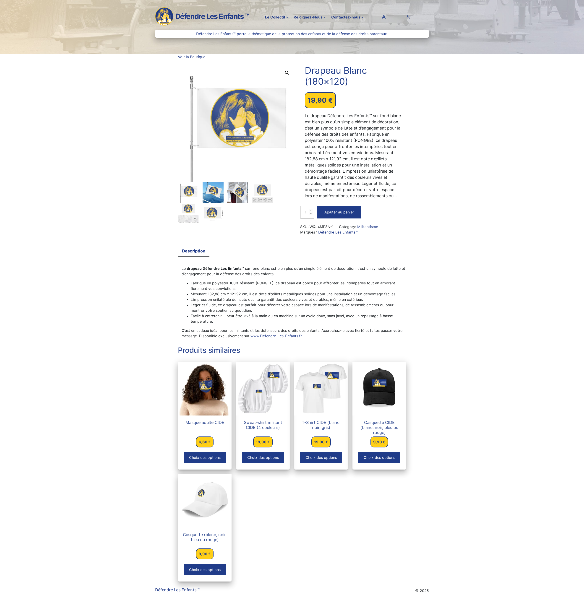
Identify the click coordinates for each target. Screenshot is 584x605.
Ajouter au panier (339, 212)
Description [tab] (193, 251)
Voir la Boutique (191, 57)
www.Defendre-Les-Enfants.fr (276, 336)
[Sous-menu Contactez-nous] (362, 17)
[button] (287, 73)
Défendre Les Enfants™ (338, 232)
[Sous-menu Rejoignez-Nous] (324, 17)
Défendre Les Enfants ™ (212, 16)
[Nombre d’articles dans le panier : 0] (408, 17)
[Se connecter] (383, 17)
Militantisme (367, 226)
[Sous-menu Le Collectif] (287, 17)
